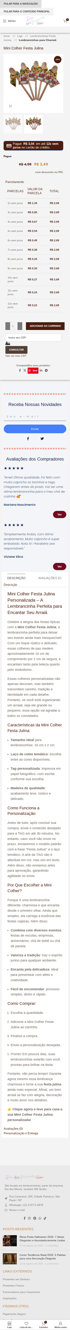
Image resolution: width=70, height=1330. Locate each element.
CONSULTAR (16, 349)
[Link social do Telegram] (46, 370)
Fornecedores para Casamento (21, 1292)
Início (7, 35)
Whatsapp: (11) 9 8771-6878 (26, 1204)
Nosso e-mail (17, 1209)
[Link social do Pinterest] (34, 1218)
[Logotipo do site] (35, 20)
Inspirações (9, 1298)
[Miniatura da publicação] (10, 1241)
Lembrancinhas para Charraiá (37, 40)
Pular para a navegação (21, 3)
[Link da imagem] (25, 1177)
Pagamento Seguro (14, 1313)
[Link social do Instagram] (29, 1218)
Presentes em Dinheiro (16, 1279)
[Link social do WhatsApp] (39, 1218)
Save (35, 370)
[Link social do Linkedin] (40, 370)
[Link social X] (25, 370)
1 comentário (52, 1245)
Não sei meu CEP (15, 355)
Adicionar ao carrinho (45, 326)
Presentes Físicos (13, 1285)
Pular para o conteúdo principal (27, 11)
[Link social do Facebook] (20, 370)
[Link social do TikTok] (44, 1218)
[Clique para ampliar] (10, 106)
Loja (20, 35)
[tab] (16, 578)
